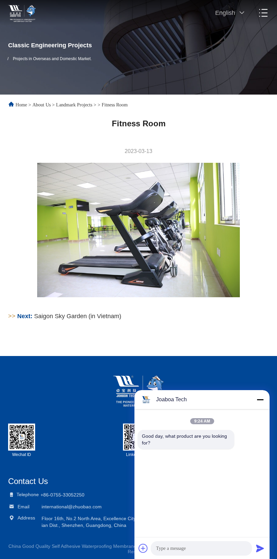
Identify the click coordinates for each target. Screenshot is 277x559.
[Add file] (143, 548)
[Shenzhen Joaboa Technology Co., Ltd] (22, 13)
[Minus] (260, 400)
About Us (41, 104)
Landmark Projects (74, 104)
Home (21, 104)
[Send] (260, 548)
